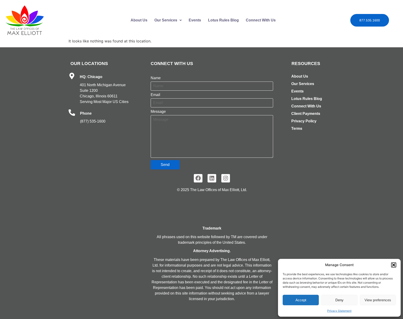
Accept (300, 300)
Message (158, 111)
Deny (339, 300)
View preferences (378, 300)
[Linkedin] (212, 178)
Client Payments (305, 114)
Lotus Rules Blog (223, 20)
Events (195, 20)
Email (155, 95)
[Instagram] (225, 178)
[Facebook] (198, 178)
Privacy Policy (303, 121)
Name (156, 78)
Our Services (165, 20)
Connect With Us (261, 20)
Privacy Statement (339, 310)
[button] (393, 265)
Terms (296, 128)
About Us (139, 20)
